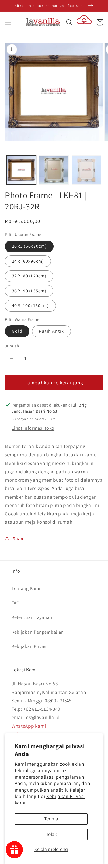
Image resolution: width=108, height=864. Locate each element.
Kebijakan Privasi (30, 646)
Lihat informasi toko (33, 428)
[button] (8, 22)
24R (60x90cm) (28, 261)
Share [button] (19, 539)
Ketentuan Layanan (32, 617)
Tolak (51, 834)
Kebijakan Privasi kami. (50, 799)
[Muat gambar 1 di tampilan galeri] (21, 170)
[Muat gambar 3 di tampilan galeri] (86, 170)
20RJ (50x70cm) (29, 246)
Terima (51, 818)
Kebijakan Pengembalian (38, 632)
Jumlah (12, 346)
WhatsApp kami (29, 726)
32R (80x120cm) (29, 276)
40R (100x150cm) (30, 306)
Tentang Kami (26, 588)
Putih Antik (51, 331)
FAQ (16, 603)
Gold (17, 331)
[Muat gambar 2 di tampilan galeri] (54, 170)
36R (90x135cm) (29, 291)
